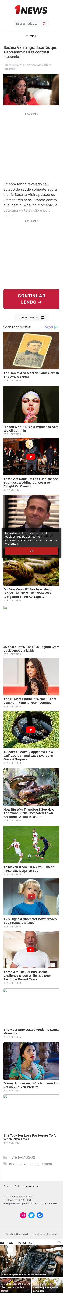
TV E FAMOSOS (22, 1157)
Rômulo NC (10, 68)
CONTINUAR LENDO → (31, 299)
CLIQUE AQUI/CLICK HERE (42, 1203)
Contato (8, 1186)
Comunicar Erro (29, 317)
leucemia (30, 1164)
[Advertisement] (31, 146)
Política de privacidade (26, 1186)
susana (46, 1164)
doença (15, 1164)
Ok (31, 550)
